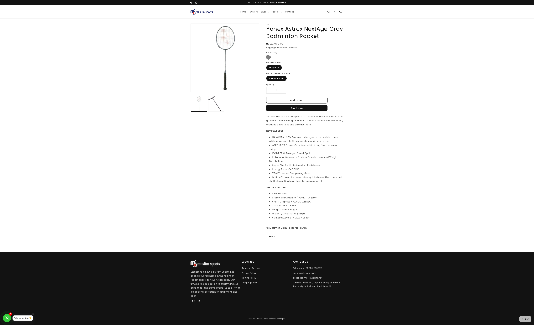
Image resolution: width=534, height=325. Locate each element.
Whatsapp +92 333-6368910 (307, 268)
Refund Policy (249, 277)
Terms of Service (251, 268)
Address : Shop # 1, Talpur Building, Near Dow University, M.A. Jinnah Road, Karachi (316, 284)
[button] (264, 12)
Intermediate (276, 78)
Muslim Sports (262, 318)
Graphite (274, 67)
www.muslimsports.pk (304, 273)
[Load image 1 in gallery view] (199, 104)
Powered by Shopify (277, 318)
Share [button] (272, 236)
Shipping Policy (249, 282)
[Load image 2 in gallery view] (216, 104)
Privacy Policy (249, 273)
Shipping (270, 47)
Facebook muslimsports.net (307, 277)
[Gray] (268, 57)
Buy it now (297, 108)
